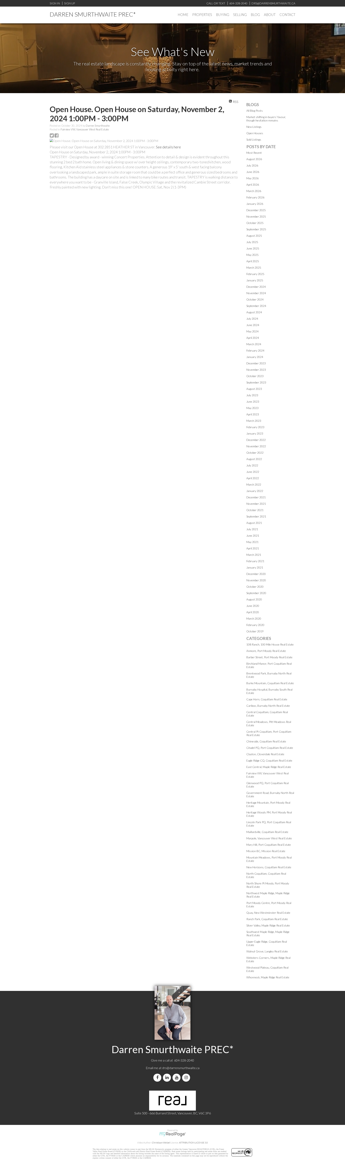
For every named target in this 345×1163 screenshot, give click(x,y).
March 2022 (253, 484)
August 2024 (254, 312)
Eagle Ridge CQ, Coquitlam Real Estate (269, 760)
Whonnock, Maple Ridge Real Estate (267, 977)
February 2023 (255, 427)
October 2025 (255, 223)
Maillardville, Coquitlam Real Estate (267, 832)
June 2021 (252, 535)
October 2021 (255, 510)
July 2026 (252, 165)
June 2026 (252, 171)
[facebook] (158, 1077)
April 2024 (252, 337)
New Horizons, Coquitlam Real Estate (268, 867)
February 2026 (255, 197)
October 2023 (255, 376)
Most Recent (254, 152)
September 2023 (256, 382)
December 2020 (256, 574)
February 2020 (255, 625)
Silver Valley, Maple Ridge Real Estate (268, 925)
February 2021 (255, 561)
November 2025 (256, 216)
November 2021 (256, 503)
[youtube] (177, 1077)
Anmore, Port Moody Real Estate (266, 650)
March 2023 (253, 420)
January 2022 (254, 491)
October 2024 (255, 299)
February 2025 (255, 274)
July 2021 (252, 529)
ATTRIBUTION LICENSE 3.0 (193, 1142)
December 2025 (256, 210)
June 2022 (252, 471)
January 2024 (254, 357)
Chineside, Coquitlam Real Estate (266, 741)
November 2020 (256, 580)
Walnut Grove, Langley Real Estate (267, 951)
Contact (287, 15)
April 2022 (252, 478)
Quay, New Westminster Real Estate (268, 912)
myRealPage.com (172, 1134)
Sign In (55, 3)
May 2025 (252, 254)
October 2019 (255, 631)
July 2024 (252, 318)
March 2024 (253, 344)
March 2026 (253, 191)
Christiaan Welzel (161, 1142)
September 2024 (256, 306)
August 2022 (254, 459)
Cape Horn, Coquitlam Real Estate (266, 699)
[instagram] (187, 1077)
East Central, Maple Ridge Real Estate (268, 767)
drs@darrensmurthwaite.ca (180, 1068)
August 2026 (254, 159)
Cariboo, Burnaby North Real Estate (268, 705)
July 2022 (252, 465)
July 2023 (252, 395)
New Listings (254, 126)
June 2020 (252, 605)
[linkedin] (167, 1077)
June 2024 (252, 325)
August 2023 (254, 388)
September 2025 (256, 229)
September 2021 (256, 516)
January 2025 (254, 280)
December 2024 (256, 286)
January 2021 (254, 567)
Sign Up (69, 3)
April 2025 (252, 261)
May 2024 (252, 331)
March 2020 (253, 618)
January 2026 (254, 203)
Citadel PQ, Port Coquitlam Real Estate (269, 747)
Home (183, 15)
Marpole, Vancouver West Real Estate (269, 838)
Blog (255, 15)
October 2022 (255, 452)
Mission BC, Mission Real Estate (265, 851)
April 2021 (252, 548)
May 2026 (252, 178)
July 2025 (252, 242)
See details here (168, 147)
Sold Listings (253, 139)
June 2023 (252, 401)
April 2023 (252, 414)
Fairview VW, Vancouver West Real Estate (85, 129)
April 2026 (252, 184)
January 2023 (254, 433)
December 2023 (256, 363)
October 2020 (255, 586)
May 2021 (252, 542)
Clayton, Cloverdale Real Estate (265, 754)
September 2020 (256, 593)
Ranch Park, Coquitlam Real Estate (267, 919)
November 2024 (256, 293)
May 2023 (252, 408)
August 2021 (254, 522)
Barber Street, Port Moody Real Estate (269, 657)
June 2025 (252, 248)
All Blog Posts (254, 110)
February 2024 (255, 350)
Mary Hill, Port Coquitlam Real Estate (268, 844)
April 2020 (252, 612)
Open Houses (254, 133)
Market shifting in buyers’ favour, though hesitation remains (266, 118)
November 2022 (256, 446)
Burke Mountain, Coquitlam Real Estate (270, 683)
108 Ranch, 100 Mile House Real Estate (270, 644)
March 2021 (253, 554)
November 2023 (256, 369)
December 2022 (256, 440)
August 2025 (254, 235)
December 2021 (256, 497)
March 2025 (253, 267)
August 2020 (254, 599)
